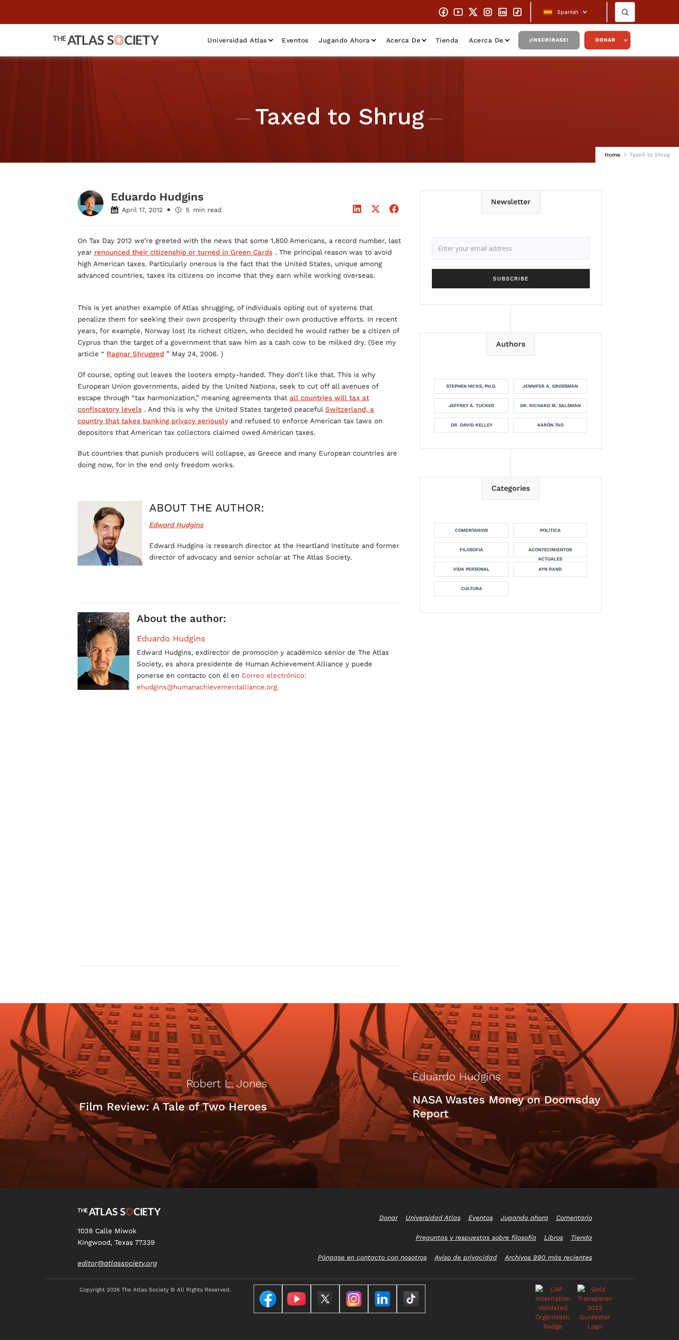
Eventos (295, 40)
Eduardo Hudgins (171, 638)
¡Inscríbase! (549, 40)
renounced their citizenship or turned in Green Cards (183, 252)
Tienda (447, 40)
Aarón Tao (550, 424)
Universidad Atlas (237, 40)
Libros (553, 1237)
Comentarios (471, 530)
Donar (605, 40)
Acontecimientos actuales (550, 552)
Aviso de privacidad (466, 1257)
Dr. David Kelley (471, 424)
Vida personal (471, 569)
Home (612, 155)
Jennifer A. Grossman (550, 386)
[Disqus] (240, 840)
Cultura (471, 588)
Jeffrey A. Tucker (471, 405)
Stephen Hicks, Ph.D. (471, 386)
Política (550, 530)
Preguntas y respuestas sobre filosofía (476, 1237)
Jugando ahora (344, 40)
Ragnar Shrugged (135, 354)
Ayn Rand (550, 569)
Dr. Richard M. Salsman (550, 405)
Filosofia (471, 549)
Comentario (574, 1217)
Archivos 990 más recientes (548, 1257)
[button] (569, 12)
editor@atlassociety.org (117, 1263)
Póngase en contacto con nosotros (372, 1257)
